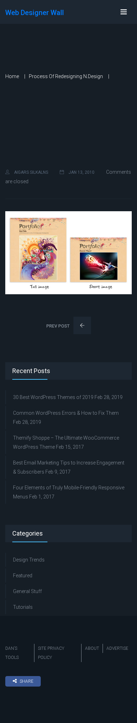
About (92, 648)
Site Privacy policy (51, 653)
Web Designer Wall (34, 12)
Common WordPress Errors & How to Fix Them (66, 413)
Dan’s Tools (12, 653)
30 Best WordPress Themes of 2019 (53, 397)
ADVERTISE (117, 648)
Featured (22, 575)
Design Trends (29, 560)
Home (12, 76)
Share (26, 681)
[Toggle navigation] (124, 12)
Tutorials (23, 607)
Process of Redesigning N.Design (66, 76)
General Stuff (27, 591)
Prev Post (58, 326)
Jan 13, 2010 (80, 172)
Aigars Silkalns (30, 172)
